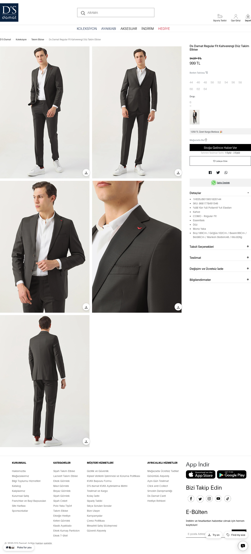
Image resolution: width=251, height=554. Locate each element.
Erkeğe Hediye (61, 515)
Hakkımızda (19, 471)
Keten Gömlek (61, 520)
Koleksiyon (21, 39)
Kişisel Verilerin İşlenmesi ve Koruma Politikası (113, 475)
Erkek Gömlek (61, 480)
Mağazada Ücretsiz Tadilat (163, 471)
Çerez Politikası (96, 520)
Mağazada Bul (197, 139)
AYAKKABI (108, 28)
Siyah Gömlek (61, 495)
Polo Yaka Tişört (62, 505)
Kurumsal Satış (20, 495)
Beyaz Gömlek (62, 490)
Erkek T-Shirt (60, 535)
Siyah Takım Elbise (64, 471)
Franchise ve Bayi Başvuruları (29, 500)
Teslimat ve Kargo (97, 490)
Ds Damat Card (156, 495)
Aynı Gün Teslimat (158, 480)
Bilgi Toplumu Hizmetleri (26, 480)
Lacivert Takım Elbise (65, 475)
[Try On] (86, 172)
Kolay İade (93, 495)
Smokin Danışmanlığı (159, 490)
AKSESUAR (129, 28)
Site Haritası (19, 505)
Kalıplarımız (18, 490)
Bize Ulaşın (93, 510)
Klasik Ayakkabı (62, 525)
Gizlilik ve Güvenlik (98, 471)
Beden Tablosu (197, 72)
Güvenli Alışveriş (96, 530)
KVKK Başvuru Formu (99, 480)
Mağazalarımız (20, 475)
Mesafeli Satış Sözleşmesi (102, 525)
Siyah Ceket (60, 500)
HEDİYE (164, 28)
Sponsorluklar (20, 510)
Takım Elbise (37, 39)
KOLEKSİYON (87, 28)
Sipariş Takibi (94, 500)
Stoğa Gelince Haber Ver (220, 147)
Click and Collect (157, 485)
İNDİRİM (147, 28)
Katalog (16, 485)
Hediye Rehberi (156, 500)
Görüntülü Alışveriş (158, 475)
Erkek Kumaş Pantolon (66, 530)
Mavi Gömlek (61, 485)
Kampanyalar (94, 515)
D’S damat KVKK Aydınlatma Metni (107, 485)
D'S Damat (5, 39)
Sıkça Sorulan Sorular (99, 505)
